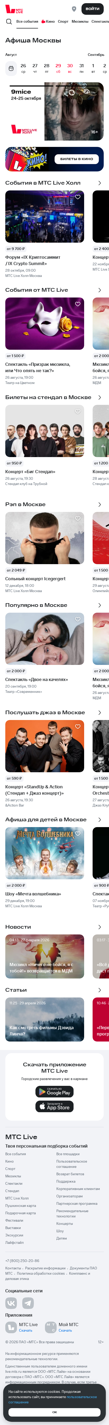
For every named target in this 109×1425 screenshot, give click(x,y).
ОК (54, 1412)
